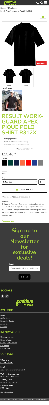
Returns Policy (6, 340)
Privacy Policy (5, 348)
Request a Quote (7, 321)
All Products (11, 8)
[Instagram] (7, 296)
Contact (3, 327)
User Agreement (6, 337)
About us (3, 324)
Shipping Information (8, 343)
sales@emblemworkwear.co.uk (12, 370)
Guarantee (4, 345)
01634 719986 (6, 363)
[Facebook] (2, 296)
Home (2, 8)
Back (26, 85)
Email (11, 264)
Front (9, 85)
